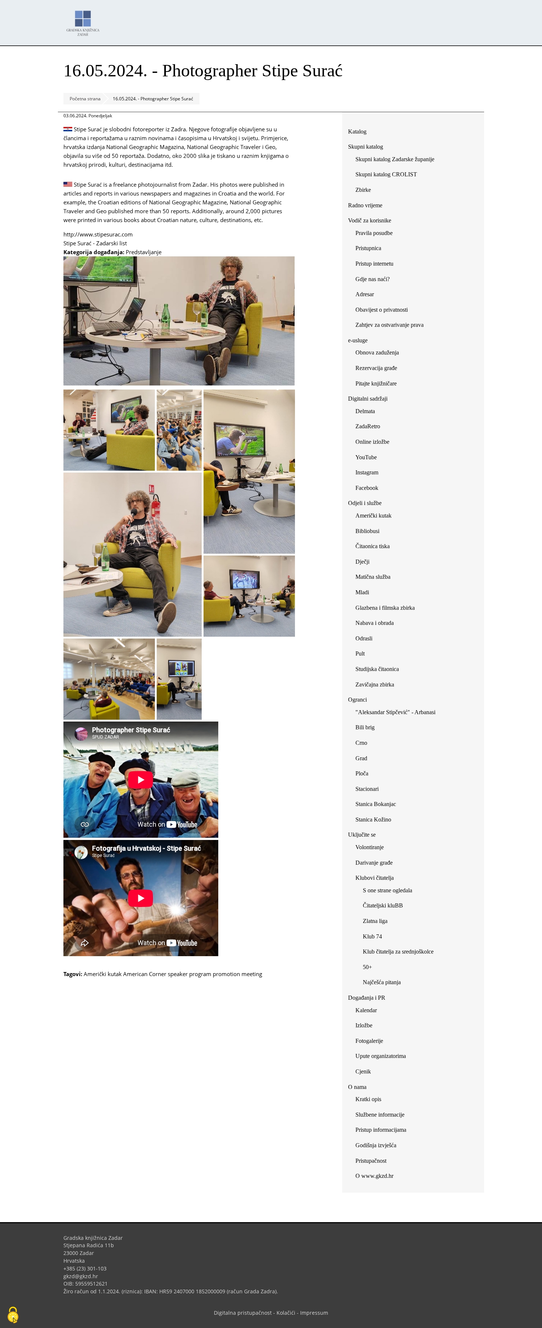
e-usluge (358, 340)
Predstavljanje (143, 252)
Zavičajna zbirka (374, 684)
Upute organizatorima (380, 1056)
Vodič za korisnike (369, 220)
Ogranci (357, 699)
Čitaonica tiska (372, 546)
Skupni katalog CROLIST (389, 175)
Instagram (369, 473)
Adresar (364, 294)
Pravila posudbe (374, 233)
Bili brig (365, 727)
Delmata (368, 412)
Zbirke (365, 191)
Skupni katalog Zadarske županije (394, 159)
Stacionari (367, 789)
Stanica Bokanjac (375, 804)
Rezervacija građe (376, 368)
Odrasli (363, 638)
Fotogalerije (369, 1041)
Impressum (314, 1312)
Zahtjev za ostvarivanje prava (389, 325)
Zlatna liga (375, 921)
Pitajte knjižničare (378, 385)
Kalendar (366, 1010)
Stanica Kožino (373, 819)
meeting (252, 974)
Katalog (360, 133)
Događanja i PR (366, 998)
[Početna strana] (84, 20)
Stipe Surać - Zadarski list (97, 243)
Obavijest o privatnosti (381, 310)
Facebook (369, 489)
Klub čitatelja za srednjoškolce (398, 951)
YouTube (368, 458)
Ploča (361, 773)
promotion (226, 974)
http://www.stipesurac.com (100, 234)
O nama (357, 1087)
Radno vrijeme (365, 205)
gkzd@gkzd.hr (83, 1276)
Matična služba (372, 577)
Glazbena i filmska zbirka (385, 608)
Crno (361, 743)
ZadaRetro (367, 426)
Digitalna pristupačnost (243, 1312)
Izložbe (363, 1025)
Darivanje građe (374, 863)
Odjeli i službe (365, 503)
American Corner (144, 974)
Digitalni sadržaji (368, 398)
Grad (361, 758)
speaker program (189, 974)
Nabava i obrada (374, 623)
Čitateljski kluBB (383, 905)
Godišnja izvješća (375, 1145)
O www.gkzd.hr (374, 1176)
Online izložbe (372, 442)
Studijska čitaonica (377, 669)
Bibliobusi (367, 531)
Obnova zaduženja (377, 352)
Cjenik (363, 1071)
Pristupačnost (370, 1161)
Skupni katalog (365, 146)
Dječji (362, 561)
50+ (367, 967)
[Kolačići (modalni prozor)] (13, 1315)
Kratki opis (368, 1099)
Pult (360, 653)
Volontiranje (369, 847)
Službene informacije (379, 1114)
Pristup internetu (374, 263)
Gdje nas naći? (372, 279)
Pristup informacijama (380, 1130)
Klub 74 (372, 936)
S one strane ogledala (387, 890)
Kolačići (286, 1312)
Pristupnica (368, 248)
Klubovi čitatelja (374, 878)
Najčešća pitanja (382, 982)
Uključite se (362, 834)
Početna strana (85, 99)
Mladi (362, 592)
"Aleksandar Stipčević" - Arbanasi (395, 712)
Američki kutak (103, 974)
